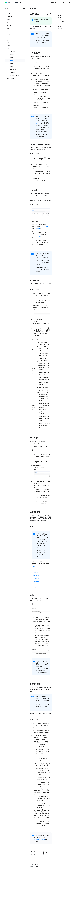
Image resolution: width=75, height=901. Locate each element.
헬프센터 (31, 8)
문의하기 (62, 2)
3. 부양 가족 (36, 572)
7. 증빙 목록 (35, 584)
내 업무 (43, 8)
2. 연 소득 (35, 569)
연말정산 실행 (59, 24)
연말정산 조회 (59, 28)
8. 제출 (59, 26)
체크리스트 (37, 864)
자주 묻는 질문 (54, 2)
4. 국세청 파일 (36, 575)
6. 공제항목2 (36, 581)
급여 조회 (59, 17)
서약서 (36, 867)
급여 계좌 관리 (60, 13)
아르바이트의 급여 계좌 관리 (62, 15)
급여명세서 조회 (61, 19)
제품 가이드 (37, 8)
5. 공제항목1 (36, 578)
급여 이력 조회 (61, 21)
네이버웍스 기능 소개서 (39, 839)
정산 (35, 565)
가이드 (46, 2)
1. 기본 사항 (35, 567)
